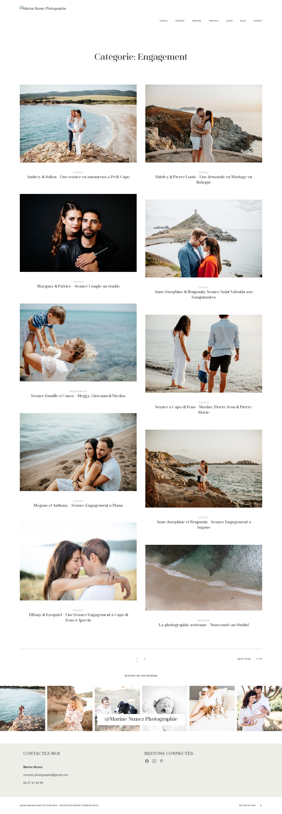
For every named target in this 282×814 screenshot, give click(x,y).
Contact (257, 21)
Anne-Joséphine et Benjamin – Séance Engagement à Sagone (204, 482)
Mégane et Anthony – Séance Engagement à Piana (78, 463)
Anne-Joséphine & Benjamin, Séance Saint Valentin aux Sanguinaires (204, 252)
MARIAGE (196, 21)
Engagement (78, 391)
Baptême (204, 620)
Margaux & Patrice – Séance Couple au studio (78, 244)
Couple (78, 172)
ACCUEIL (164, 21)
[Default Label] (161, 761)
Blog (243, 21)
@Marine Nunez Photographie (141, 719)
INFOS (229, 21)
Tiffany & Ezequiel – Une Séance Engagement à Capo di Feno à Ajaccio (78, 575)
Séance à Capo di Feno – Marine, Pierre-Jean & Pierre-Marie (204, 368)
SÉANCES (179, 21)
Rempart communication (85, 805)
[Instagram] (154, 761)
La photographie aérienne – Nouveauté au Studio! (204, 589)
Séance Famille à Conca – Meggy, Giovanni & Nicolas (78, 354)
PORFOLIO (214, 21)
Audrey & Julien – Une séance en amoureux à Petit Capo (78, 135)
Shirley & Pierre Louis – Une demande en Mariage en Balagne (204, 137)
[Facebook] (147, 761)
